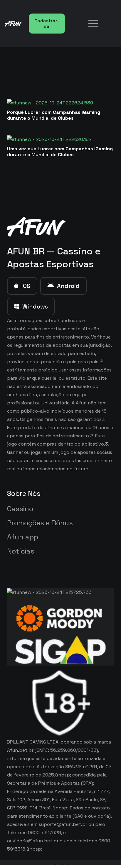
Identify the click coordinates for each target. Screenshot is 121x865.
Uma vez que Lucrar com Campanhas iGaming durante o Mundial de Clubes (60, 152)
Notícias (20, 551)
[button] (93, 23)
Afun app (22, 536)
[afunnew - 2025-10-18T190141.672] (13, 23)
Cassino (20, 508)
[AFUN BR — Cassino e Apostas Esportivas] (36, 226)
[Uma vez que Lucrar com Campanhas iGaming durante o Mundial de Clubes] (49, 139)
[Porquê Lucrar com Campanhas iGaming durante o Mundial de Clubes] (50, 103)
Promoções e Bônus (40, 522)
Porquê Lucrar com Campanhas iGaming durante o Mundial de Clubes (53, 115)
